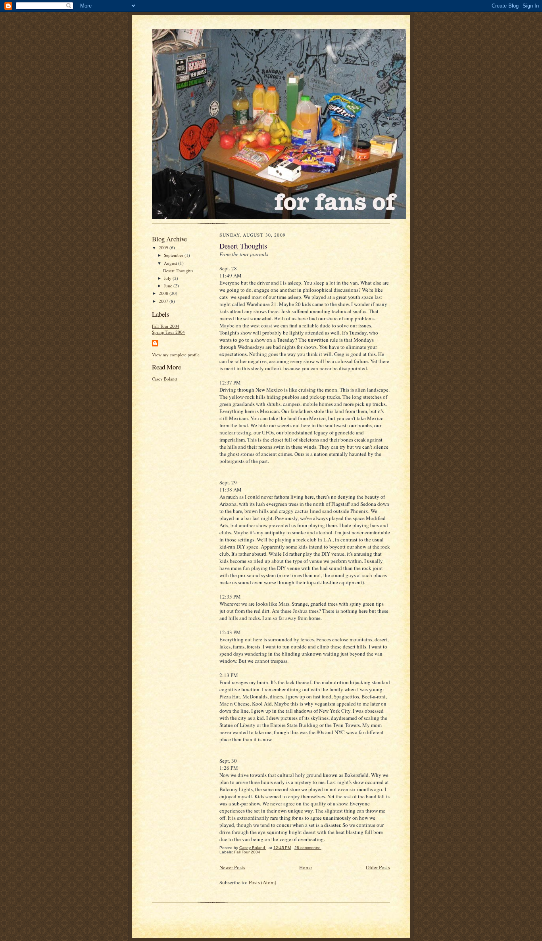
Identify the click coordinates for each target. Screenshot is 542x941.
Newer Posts (232, 867)
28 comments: (307, 847)
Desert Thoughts (178, 271)
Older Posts (378, 867)
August (171, 263)
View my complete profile (176, 355)
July (168, 278)
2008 (164, 293)
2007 (164, 301)
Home (305, 867)
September (174, 255)
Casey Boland (164, 379)
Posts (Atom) (262, 882)
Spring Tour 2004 (168, 332)
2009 (164, 248)
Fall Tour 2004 (165, 326)
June (168, 286)
